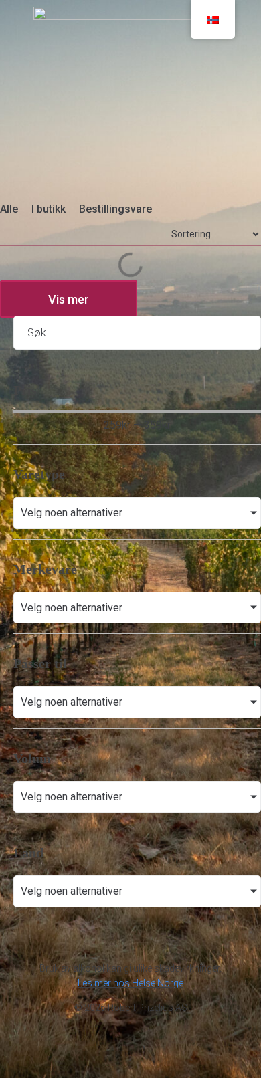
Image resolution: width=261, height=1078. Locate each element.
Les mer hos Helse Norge (130, 983)
